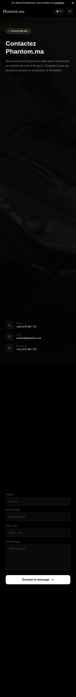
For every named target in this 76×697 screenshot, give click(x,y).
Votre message (13, 541)
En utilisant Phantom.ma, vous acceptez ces (38, 3)
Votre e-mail (11, 525)
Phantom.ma (13, 11)
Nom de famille (13, 510)
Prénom (9, 494)
